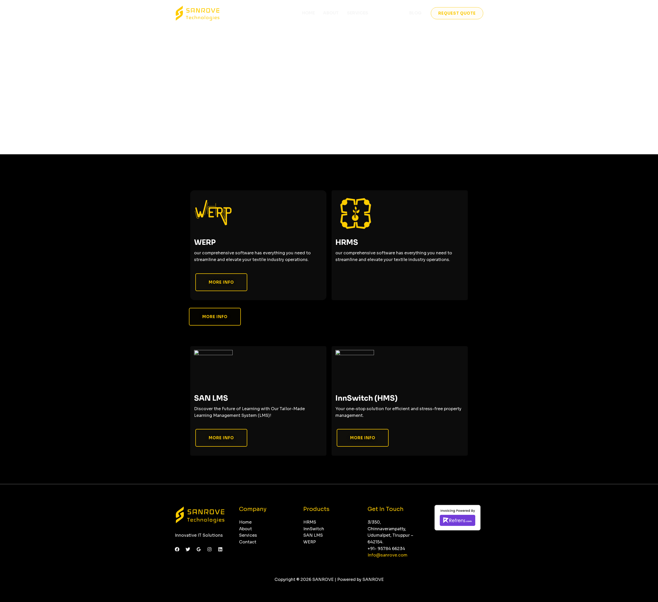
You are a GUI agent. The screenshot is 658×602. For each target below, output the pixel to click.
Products (388, 13)
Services (357, 13)
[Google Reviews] (198, 549)
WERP (205, 242)
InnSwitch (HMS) (366, 398)
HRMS (346, 242)
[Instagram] (209, 549)
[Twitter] (188, 549)
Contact (247, 542)
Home (308, 13)
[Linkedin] (220, 549)
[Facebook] (177, 549)
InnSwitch (313, 529)
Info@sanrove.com (387, 555)
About (331, 13)
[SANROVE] (198, 12)
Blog (415, 13)
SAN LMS (211, 398)
